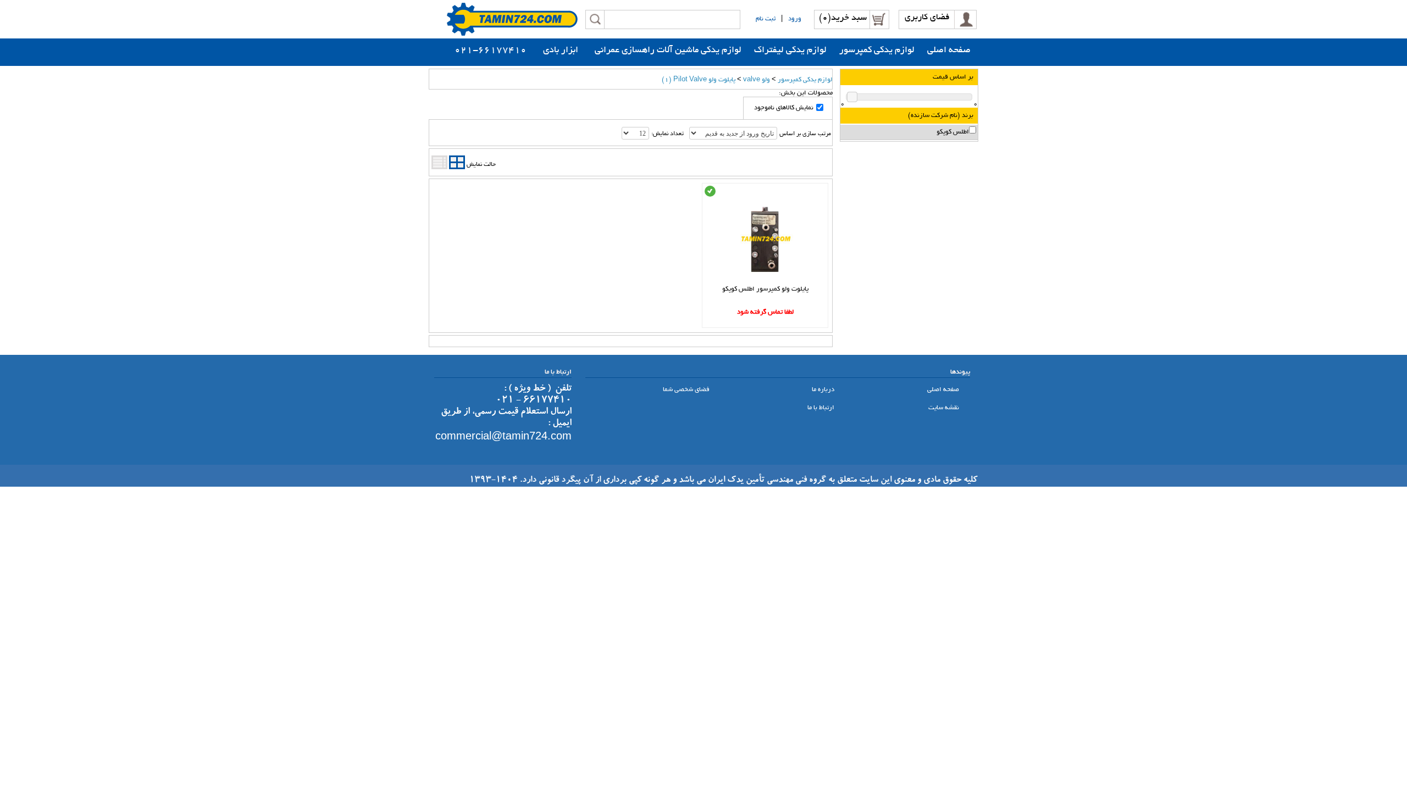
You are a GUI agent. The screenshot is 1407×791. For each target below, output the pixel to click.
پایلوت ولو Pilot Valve (698, 79)
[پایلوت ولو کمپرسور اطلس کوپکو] (765, 282)
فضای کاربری (927, 18)
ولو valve (756, 79)
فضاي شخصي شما (687, 389)
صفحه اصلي (944, 389)
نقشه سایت (944, 407)
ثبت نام (765, 19)
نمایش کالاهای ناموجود (783, 108)
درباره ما (824, 389)
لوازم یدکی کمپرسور (805, 79)
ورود (794, 19)
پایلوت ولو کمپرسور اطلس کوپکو (765, 289)
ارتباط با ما (821, 407)
